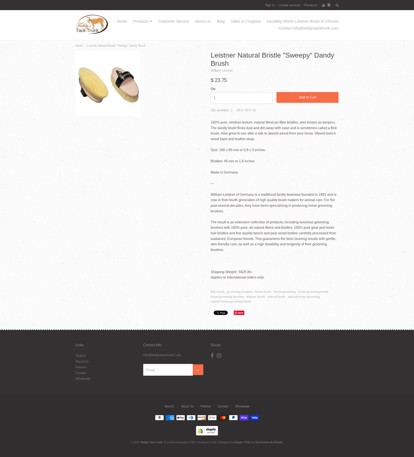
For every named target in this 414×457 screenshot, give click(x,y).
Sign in (269, 5)
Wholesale (82, 378)
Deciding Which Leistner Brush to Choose (303, 21)
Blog (221, 21)
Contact (80, 373)
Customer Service (173, 21)
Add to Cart (307, 97)
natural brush (276, 296)
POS (247, 442)
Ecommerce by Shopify (269, 442)
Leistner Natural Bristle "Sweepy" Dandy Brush (116, 45)
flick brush (217, 291)
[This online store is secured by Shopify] (207, 434)
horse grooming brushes (227, 296)
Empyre (238, 442)
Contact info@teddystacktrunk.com (308, 28)
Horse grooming (285, 291)
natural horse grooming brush (231, 301)
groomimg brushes (239, 291)
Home (122, 21)
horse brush (263, 291)
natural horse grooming (304, 296)
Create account (289, 5)
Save (240, 312)
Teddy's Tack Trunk (151, 442)
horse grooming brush (313, 291)
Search (80, 355)
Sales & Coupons (246, 21)
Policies (80, 367)
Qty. (213, 88)
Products (141, 21)
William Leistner (222, 70)
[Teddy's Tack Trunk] (91, 31)
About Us (203, 21)
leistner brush (255, 296)
